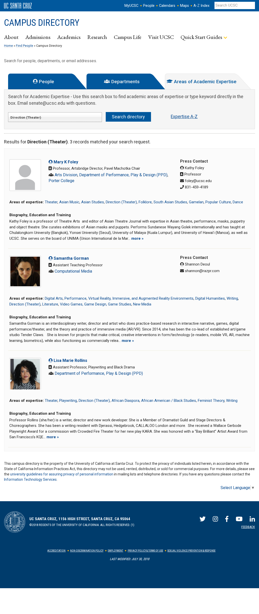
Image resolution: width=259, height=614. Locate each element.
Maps (184, 6)
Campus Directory (41, 22)
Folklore (145, 202)
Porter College (61, 180)
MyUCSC (131, 6)
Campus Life (127, 36)
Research (97, 36)
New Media (142, 304)
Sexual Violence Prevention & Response (191, 550)
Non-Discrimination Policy (86, 550)
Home (8, 46)
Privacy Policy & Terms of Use (145, 550)
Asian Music (69, 202)
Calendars (167, 6)
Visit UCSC (161, 36)
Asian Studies (92, 202)
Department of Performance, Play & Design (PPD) (123, 174)
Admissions (37, 36)
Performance (75, 298)
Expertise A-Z (184, 116)
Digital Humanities (210, 298)
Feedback (248, 527)
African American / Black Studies (168, 400)
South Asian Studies (170, 202)
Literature (50, 304)
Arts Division (66, 174)
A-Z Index (201, 6)
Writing (232, 298)
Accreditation (56, 550)
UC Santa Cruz (18, 6)
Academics (68, 36)
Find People (24, 46)
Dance (238, 202)
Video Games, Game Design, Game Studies (95, 304)
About (11, 36)
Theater (51, 202)
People (149, 6)
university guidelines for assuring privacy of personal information (61, 474)
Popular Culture (218, 202)
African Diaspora (125, 400)
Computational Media (73, 271)
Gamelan (196, 202)
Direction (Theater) (121, 202)
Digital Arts (54, 298)
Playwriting (68, 400)
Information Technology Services (30, 479)
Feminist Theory (211, 400)
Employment (115, 550)
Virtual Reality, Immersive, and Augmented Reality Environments (140, 298)
